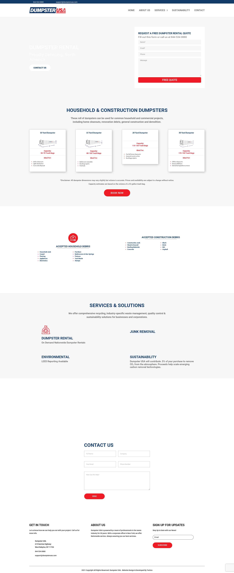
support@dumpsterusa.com (66, 2)
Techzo (149, 570)
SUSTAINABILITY (181, 10)
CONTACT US (40, 68)
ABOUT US (144, 10)
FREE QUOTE (169, 79)
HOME (131, 10)
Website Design (128, 570)
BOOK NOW (117, 192)
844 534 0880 (38, 2)
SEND (94, 496)
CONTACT (199, 10)
